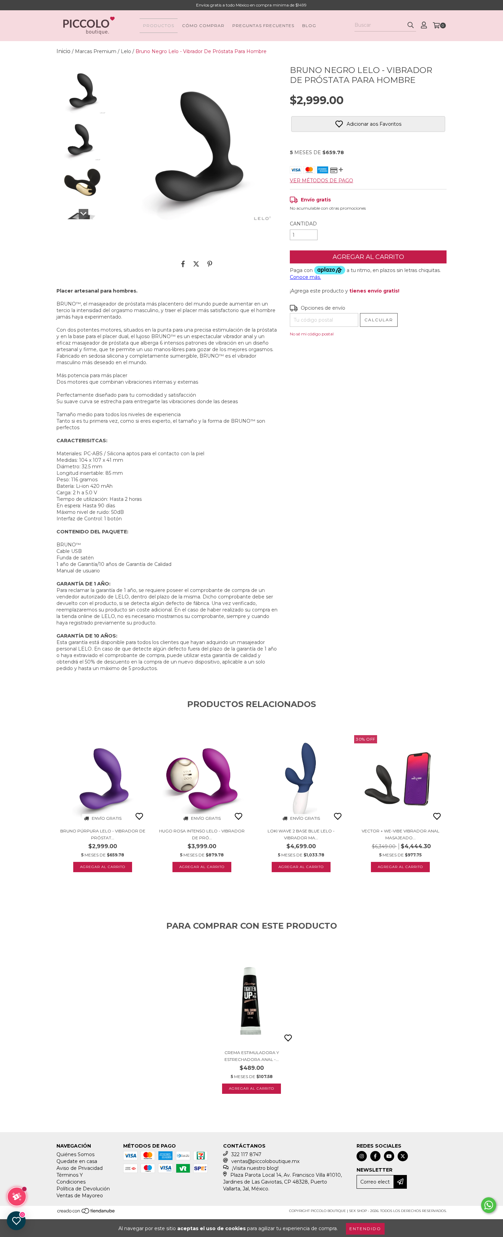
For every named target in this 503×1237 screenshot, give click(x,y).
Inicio (63, 51)
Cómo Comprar (203, 25)
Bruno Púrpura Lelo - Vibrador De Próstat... (102, 834)
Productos (158, 25)
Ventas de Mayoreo (79, 1195)
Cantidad (303, 224)
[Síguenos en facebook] (375, 1156)
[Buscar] (410, 25)
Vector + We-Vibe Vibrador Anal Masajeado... (400, 834)
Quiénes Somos (75, 1154)
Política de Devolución (83, 1189)
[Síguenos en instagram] (362, 1156)
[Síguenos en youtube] (389, 1156)
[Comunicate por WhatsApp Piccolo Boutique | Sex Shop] (488, 1205)
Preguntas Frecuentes (263, 25)
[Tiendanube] (86, 1213)
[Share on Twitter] (196, 263)
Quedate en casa (76, 1161)
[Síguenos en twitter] (403, 1156)
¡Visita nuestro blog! (255, 1168)
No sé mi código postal (312, 333)
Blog (309, 25)
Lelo (126, 51)
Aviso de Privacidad (79, 1168)
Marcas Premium (95, 51)
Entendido (365, 1228)
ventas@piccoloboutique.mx (265, 1161)
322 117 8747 (246, 1154)
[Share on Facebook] (183, 263)
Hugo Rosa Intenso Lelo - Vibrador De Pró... (202, 834)
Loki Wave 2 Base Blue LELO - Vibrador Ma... (301, 834)
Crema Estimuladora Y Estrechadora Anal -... (251, 1056)
